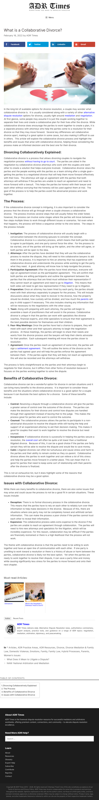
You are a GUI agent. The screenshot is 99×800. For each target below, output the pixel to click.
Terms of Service (14, 789)
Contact (8, 776)
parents (85, 299)
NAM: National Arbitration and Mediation (28, 663)
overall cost (32, 440)
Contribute (9, 769)
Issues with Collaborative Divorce (20, 695)
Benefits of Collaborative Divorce (19, 692)
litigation (68, 283)
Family (44, 651)
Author (7, 618)
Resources (9, 756)
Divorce (60, 647)
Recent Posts (18, 618)
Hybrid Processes (70, 651)
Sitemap (51, 787)
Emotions (34, 651)
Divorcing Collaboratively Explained (20, 685)
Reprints (8, 773)
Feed (57, 787)
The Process (9, 688)
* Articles (11, 647)
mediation (70, 115)
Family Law (54, 651)
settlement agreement (28, 348)
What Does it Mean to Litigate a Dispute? (28, 659)
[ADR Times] (10, 633)
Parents (85, 651)
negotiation (86, 115)
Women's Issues (12, 655)
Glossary (8, 759)
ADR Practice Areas (28, 647)
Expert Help (10, 763)
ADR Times (23, 624)
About (7, 753)
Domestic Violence (19, 651)
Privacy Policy (29, 789)
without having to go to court (40, 161)
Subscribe (9, 766)
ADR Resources (47, 647)
